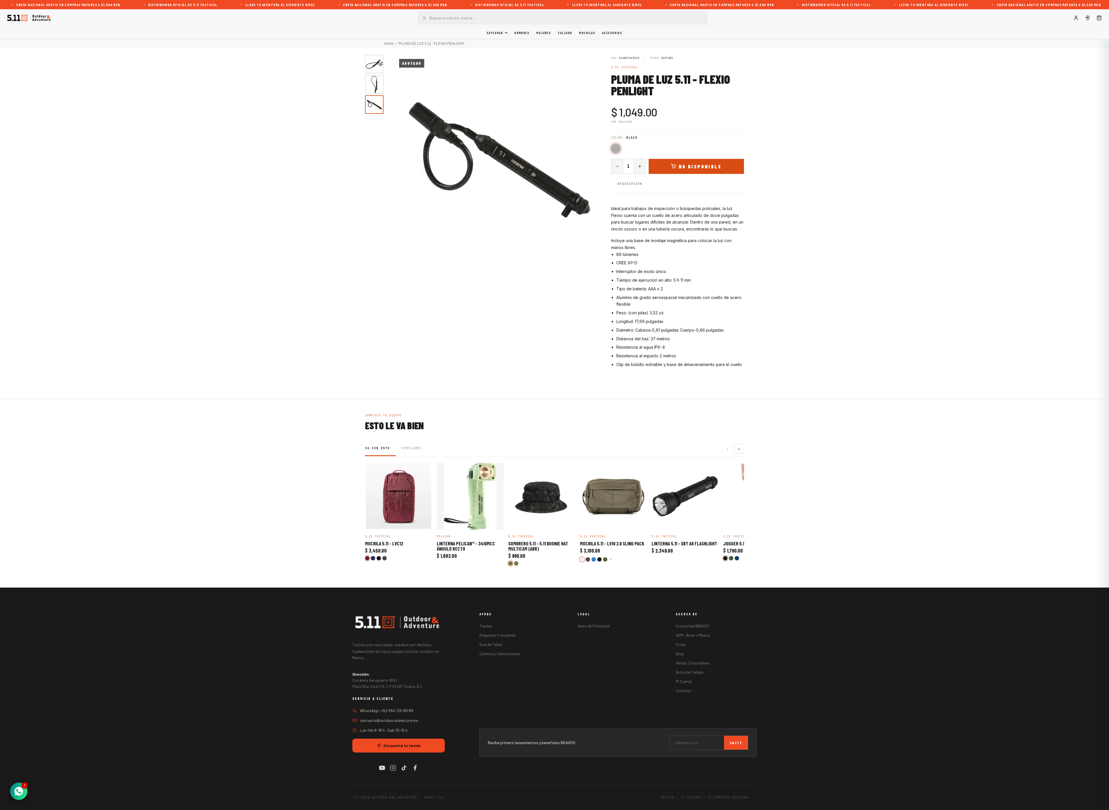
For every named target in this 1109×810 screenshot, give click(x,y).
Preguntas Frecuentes (497, 635)
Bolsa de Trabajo (690, 672)
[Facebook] (415, 768)
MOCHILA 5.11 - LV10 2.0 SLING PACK (612, 543)
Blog (679, 653)
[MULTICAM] (516, 563)
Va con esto (377, 448)
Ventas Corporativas (693, 663)
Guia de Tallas (490, 644)
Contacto (683, 690)
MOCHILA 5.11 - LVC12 (384, 543)
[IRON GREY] (384, 558)
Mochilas (587, 33)
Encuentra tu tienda (402, 745)
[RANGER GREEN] (731, 558)
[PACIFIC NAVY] (737, 558)
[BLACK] (616, 148)
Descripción (629, 184)
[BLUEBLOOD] (593, 559)
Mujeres (543, 33)
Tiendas (485, 626)
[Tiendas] (1087, 18)
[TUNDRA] (582, 559)
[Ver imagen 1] (374, 64)
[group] (499, 159)
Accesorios (612, 33)
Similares (411, 448)
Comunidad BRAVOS (692, 626)
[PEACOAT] (373, 558)
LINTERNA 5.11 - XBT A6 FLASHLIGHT (684, 543)
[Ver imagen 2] (374, 84)
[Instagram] (393, 768)
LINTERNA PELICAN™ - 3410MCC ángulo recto (466, 546)
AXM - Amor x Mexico (693, 635)
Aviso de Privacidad (594, 626)
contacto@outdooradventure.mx (389, 720)
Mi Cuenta (684, 681)
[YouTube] (382, 768)
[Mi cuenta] (1076, 18)
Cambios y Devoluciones (499, 653)
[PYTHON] (605, 559)
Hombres (521, 33)
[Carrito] (1099, 18)
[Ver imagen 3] (374, 104)
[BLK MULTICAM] (510, 563)
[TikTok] (404, 768)
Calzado (565, 33)
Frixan (681, 644)
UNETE (736, 743)
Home (389, 44)
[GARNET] (367, 558)
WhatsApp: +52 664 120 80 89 (386, 710)
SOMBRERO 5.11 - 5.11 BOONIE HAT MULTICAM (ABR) (538, 546)
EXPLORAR (495, 33)
